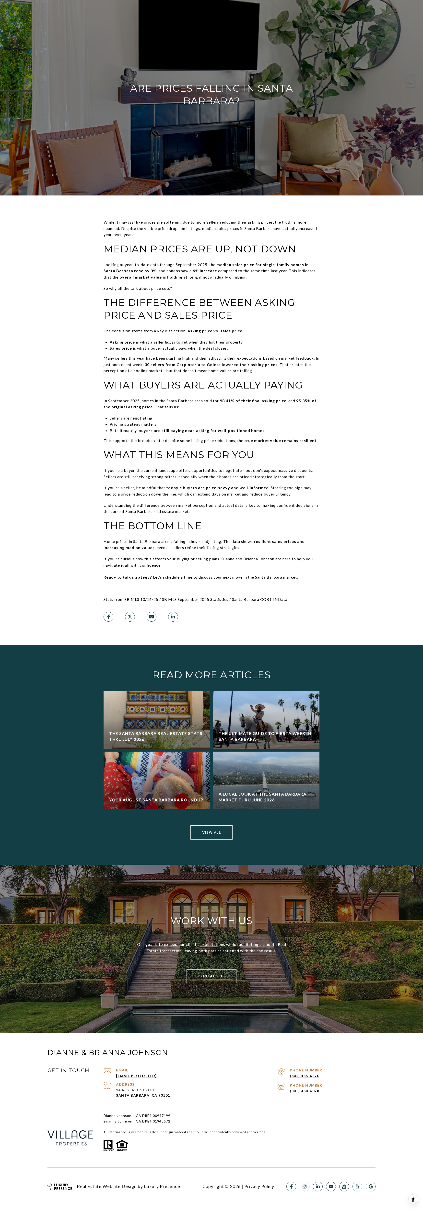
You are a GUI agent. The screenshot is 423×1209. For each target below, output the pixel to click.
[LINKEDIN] (318, 1186)
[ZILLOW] (344, 1186)
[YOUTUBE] (331, 1186)
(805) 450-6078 (304, 1091)
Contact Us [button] (211, 976)
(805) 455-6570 (304, 1076)
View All (211, 832)
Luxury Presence (162, 1186)
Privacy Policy (259, 1186)
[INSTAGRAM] (304, 1186)
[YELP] (357, 1186)
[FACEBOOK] (291, 1186)
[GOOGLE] (371, 1186)
